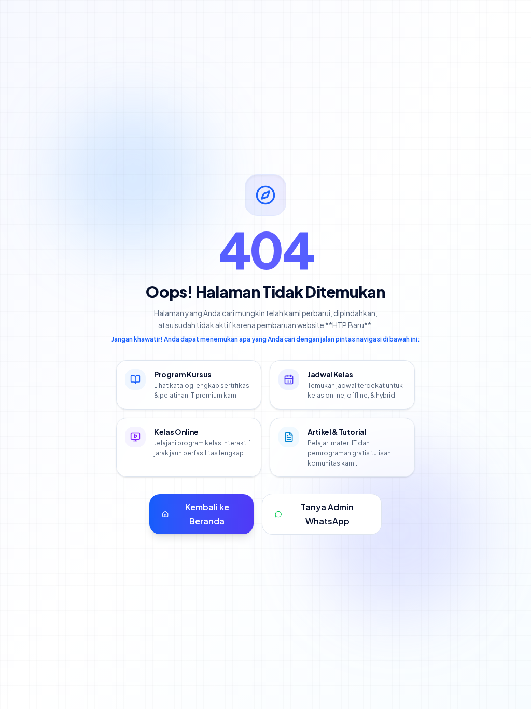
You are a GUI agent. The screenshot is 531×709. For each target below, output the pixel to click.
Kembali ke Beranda (207, 513)
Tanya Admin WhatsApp (327, 513)
